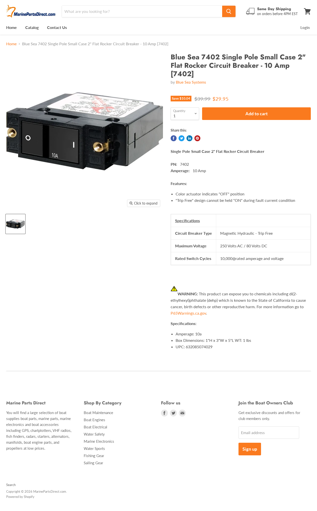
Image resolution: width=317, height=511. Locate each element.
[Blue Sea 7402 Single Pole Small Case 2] (15, 224)
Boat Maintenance (98, 412)
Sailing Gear (93, 463)
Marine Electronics (99, 441)
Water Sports (94, 448)
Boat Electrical (95, 427)
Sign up (249, 449)
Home (11, 27)
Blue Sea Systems (191, 82)
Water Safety (94, 434)
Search (11, 485)
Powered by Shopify (20, 497)
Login (305, 27)
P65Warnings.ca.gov (188, 313)
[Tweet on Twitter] (182, 138)
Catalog (32, 27)
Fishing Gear (94, 455)
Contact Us (57, 27)
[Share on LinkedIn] (189, 138)
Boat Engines (94, 420)
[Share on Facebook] (174, 138)
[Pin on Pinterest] (197, 138)
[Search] (229, 11)
